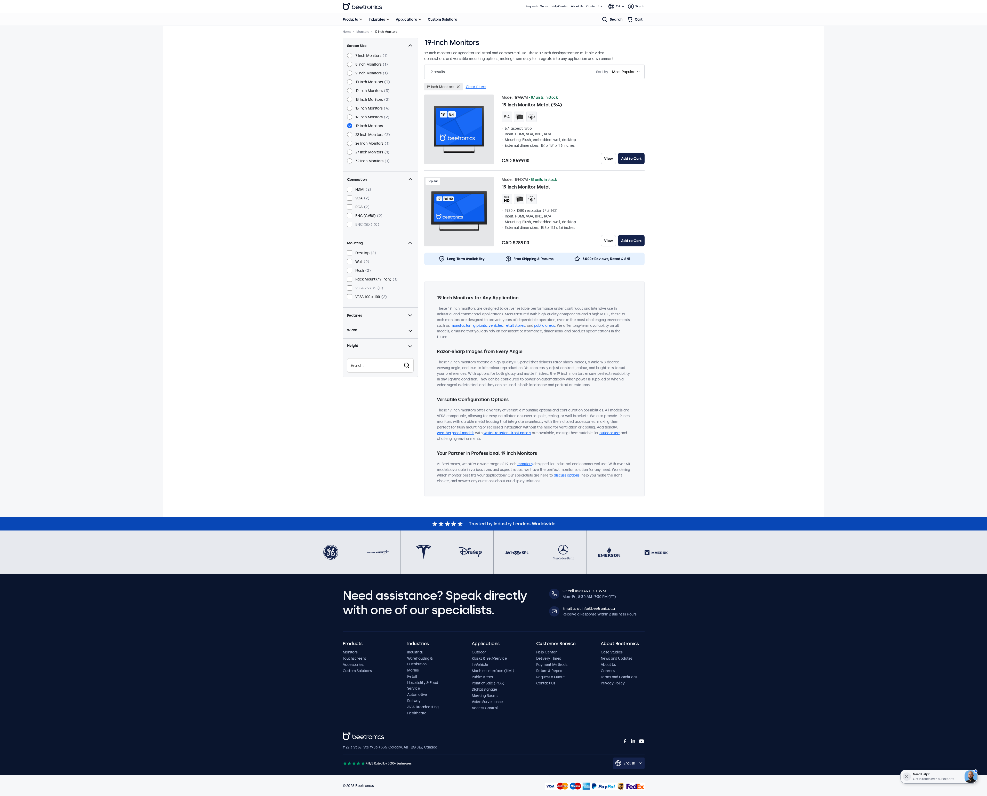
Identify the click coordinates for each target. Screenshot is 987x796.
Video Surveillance (487, 702)
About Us (577, 6)
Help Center (559, 6)
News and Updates (616, 658)
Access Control (485, 708)
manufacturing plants (469, 325)
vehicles (495, 325)
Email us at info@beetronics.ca (589, 608)
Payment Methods (551, 664)
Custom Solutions (442, 19)
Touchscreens (354, 658)
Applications (406, 19)
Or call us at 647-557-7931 (584, 591)
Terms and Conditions (619, 677)
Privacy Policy (613, 683)
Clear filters (476, 87)
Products (350, 19)
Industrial (415, 652)
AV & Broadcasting (423, 707)
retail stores (514, 325)
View (608, 158)
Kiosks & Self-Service (489, 658)
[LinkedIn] (633, 741)
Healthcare (417, 713)
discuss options (567, 475)
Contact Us (594, 6)
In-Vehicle (480, 664)
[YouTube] (641, 741)
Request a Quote (537, 6)
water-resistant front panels (507, 433)
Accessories (353, 664)
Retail (412, 676)
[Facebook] (625, 741)
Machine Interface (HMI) (493, 671)
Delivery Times (548, 658)
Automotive (417, 694)
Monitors (350, 652)
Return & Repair (549, 671)
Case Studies (612, 652)
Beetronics (362, 6)
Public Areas (482, 677)
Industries (377, 19)
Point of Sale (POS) (488, 683)
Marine (413, 670)
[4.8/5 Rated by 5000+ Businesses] (354, 763)
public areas (544, 325)
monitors (524, 464)
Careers (608, 671)
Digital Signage (484, 689)
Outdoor (479, 652)
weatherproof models (455, 433)
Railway (414, 701)
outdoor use (609, 433)
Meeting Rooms (485, 695)
